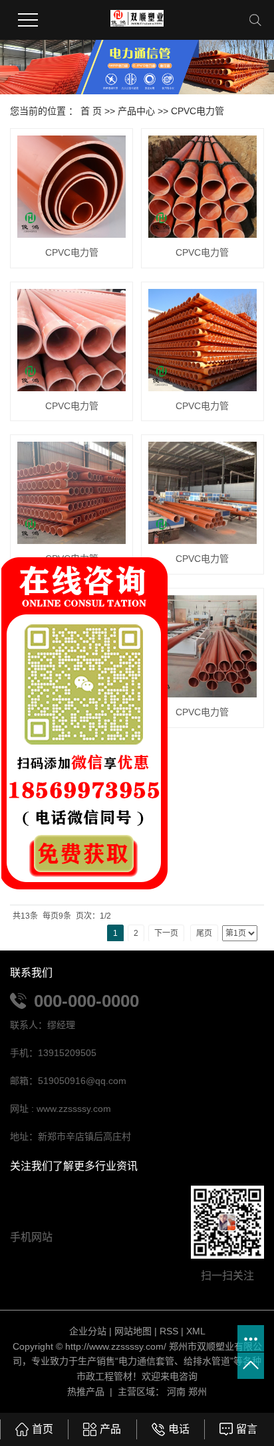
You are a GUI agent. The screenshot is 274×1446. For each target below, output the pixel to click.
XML (196, 1331)
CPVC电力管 (197, 111)
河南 (176, 1391)
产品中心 (136, 111)
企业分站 (87, 1331)
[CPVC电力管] (71, 187)
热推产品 (85, 1391)
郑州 (197, 1391)
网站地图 (133, 1331)
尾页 (204, 933)
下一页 (166, 933)
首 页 (91, 111)
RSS (169, 1331)
